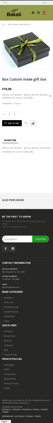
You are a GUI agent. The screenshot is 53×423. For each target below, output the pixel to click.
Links (44, 3)
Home (3, 24)
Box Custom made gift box (24, 79)
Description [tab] (10, 140)
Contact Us (8, 345)
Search (7, 388)
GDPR (6, 369)
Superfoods (9, 316)
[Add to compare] (33, 123)
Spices (7, 321)
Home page (9, 365)
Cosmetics (8, 297)
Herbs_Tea (8, 302)
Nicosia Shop (9, 336)
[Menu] (33, 13)
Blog (6, 350)
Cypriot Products (11, 311)
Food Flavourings (11, 307)
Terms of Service (11, 383)
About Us (8, 340)
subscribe (40, 239)
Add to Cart (14, 123)
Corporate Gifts (10, 354)
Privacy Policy (10, 374)
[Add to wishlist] (26, 123)
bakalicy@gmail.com (10, 287)
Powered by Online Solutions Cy (16, 403)
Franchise (8, 331)
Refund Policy (10, 378)
